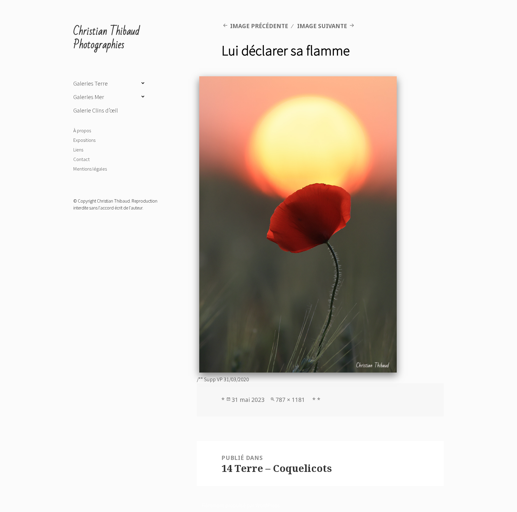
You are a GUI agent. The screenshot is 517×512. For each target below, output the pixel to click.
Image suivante (322, 26)
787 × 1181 (290, 400)
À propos (82, 130)
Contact (81, 159)
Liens (78, 149)
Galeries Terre (90, 83)
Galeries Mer (88, 97)
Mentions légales (90, 168)
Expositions (84, 140)
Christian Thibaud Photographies (106, 38)
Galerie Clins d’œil (95, 110)
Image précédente (259, 26)
